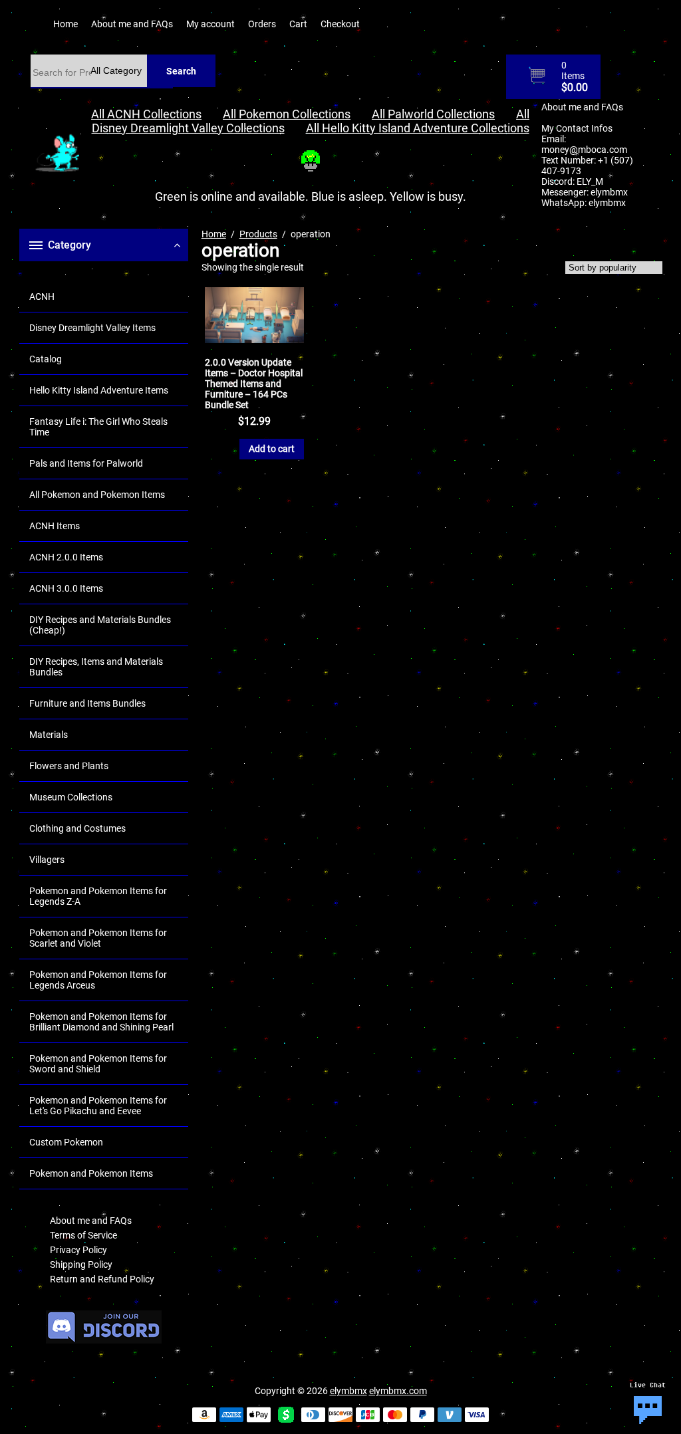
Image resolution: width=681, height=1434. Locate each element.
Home (65, 24)
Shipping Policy (81, 1264)
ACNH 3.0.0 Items (66, 588)
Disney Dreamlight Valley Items (92, 327)
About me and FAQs (132, 24)
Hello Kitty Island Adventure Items (98, 390)
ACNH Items (54, 526)
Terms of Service (83, 1235)
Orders (262, 24)
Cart (298, 24)
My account (210, 24)
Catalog (45, 359)
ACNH (42, 296)
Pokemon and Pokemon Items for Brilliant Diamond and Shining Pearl (101, 1021)
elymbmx (609, 192)
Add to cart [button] (272, 448)
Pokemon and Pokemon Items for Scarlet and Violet (98, 938)
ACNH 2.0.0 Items (66, 557)
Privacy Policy (78, 1250)
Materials (48, 734)
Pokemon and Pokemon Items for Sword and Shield (98, 1063)
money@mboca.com (584, 149)
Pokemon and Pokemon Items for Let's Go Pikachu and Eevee (98, 1105)
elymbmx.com (398, 1390)
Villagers (47, 859)
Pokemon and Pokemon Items (91, 1173)
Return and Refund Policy (102, 1279)
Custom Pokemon (66, 1142)
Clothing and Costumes (77, 828)
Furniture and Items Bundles (87, 703)
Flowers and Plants (68, 766)
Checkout (340, 24)
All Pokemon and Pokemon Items (97, 494)
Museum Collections (70, 797)
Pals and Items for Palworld (86, 463)
